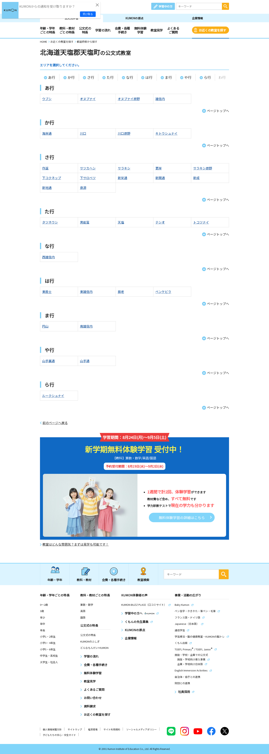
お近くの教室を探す (212, 30)
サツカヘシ (88, 168)
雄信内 (160, 98)
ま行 (168, 77)
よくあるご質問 (173, 30)
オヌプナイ (88, 98)
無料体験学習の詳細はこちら (182, 517)
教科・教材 (84, 580)
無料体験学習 (140, 30)
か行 (71, 77)
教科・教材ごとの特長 (67, 30)
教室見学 (157, 30)
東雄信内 (86, 291)
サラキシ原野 (202, 168)
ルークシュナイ (53, 395)
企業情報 (197, 18)
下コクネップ (51, 177)
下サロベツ (88, 177)
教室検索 (143, 580)
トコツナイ (201, 222)
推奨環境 (92, 729)
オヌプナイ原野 (129, 98)
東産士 (47, 291)
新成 (196, 177)
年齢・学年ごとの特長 (47, 30)
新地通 (47, 187)
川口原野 (124, 133)
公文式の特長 (85, 30)
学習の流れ (102, 30)
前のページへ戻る (55, 423)
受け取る (88, 14)
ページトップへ (218, 110)
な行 (129, 77)
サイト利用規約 (112, 729)
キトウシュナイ (166, 133)
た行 (110, 77)
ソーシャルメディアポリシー (141, 729)
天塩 (121, 222)
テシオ (160, 222)
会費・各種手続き (122, 30)
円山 (45, 326)
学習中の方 (166, 6)
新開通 (160, 177)
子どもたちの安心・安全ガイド (59, 735)
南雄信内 (86, 326)
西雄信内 (48, 257)
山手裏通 (48, 360)
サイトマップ (75, 729)
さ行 (90, 77)
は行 (148, 77)
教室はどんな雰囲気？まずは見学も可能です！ (76, 544)
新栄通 (122, 177)
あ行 (51, 77)
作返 (45, 168)
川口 (83, 133)
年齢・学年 (54, 580)
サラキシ (124, 168)
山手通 (84, 360)
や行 (187, 77)
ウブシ (47, 98)
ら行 (207, 77)
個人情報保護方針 (52, 729)
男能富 (84, 222)
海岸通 (47, 133)
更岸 (158, 168)
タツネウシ (50, 222)
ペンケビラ (163, 291)
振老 (121, 291)
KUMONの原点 (134, 18)
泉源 (83, 187)
